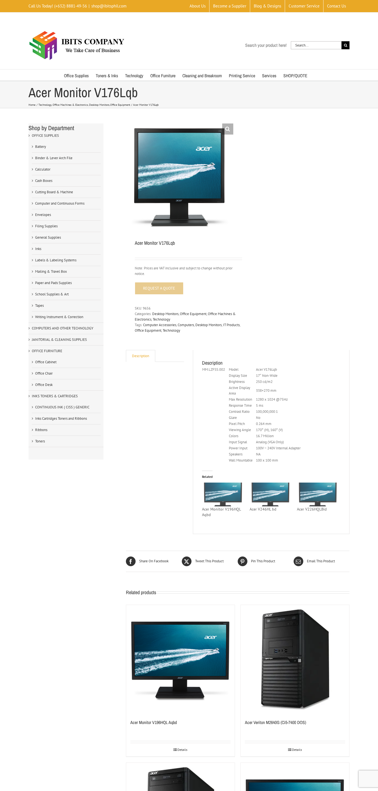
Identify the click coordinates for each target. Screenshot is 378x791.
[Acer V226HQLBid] (318, 494)
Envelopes (43, 214)
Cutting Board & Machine (54, 192)
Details (182, 750)
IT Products (231, 325)
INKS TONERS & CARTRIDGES (55, 396)
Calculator (42, 169)
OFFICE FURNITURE (47, 351)
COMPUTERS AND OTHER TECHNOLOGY (62, 328)
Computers (186, 325)
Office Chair (44, 373)
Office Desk (44, 384)
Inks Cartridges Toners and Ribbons (61, 418)
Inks (38, 248)
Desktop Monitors (165, 313)
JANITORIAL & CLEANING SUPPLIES (59, 339)
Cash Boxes (43, 180)
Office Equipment (193, 313)
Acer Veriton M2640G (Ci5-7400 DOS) (275, 722)
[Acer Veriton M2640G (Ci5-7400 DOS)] (295, 659)
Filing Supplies (46, 226)
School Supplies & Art (52, 294)
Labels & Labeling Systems (55, 260)
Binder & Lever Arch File (54, 158)
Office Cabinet (45, 362)
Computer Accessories (159, 325)
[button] (227, 129)
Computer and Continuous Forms (59, 203)
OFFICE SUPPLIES (45, 135)
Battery (40, 146)
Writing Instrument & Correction (59, 317)
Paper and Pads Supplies (53, 282)
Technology (161, 319)
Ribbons (41, 429)
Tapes (39, 305)
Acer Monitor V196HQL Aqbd (153, 722)
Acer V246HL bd (263, 509)
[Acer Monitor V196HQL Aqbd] (223, 494)
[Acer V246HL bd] (270, 494)
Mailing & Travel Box (51, 271)
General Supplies (48, 237)
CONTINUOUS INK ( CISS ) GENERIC (62, 407)
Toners (40, 441)
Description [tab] (140, 356)
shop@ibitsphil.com (108, 6)
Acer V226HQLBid (312, 509)
